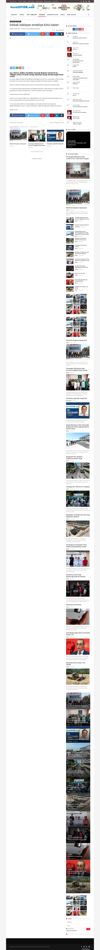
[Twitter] (84, 1)
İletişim (24, 1)
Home (11, 19)
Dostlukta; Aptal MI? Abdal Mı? (55, 144)
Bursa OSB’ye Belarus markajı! (57, 121)
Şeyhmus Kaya (76, 116)
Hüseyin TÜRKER (76, 82)
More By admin (24, 126)
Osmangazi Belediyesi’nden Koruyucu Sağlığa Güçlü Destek (36, 144)
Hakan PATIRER (76, 76)
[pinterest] (52, 34)
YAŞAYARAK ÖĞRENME (78, 72)
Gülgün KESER (76, 65)
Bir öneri (75, 49)
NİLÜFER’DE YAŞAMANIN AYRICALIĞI (81, 101)
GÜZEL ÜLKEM (76, 118)
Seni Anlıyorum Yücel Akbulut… (80, 112)
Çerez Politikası (31, 1)
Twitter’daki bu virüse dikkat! (16, 121)
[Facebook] (81, 1)
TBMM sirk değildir (77, 123)
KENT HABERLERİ (72, 718)
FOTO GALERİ (71, 141)
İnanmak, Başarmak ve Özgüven (80, 106)
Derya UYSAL (75, 48)
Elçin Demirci (75, 53)
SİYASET (70, 737)
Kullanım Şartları (47, 1)
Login (88, 929)
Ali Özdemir (75, 36)
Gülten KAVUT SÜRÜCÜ (78, 70)
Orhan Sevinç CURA (77, 99)
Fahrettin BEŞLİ (76, 59)
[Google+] (86, 1)
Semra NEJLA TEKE (77, 111)
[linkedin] (57, 34)
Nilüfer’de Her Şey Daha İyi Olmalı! (81, 43)
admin (67, 209)
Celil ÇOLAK (75, 42)
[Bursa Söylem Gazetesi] (22, 4)
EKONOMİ (16, 19)
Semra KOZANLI (76, 105)
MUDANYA (75, 83)
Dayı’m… (75, 95)
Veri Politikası (55, 1)
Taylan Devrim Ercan (77, 122)
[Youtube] (89, 1)
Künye (20, 1)
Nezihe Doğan (76, 88)
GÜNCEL (19, 21)
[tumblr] (61, 34)
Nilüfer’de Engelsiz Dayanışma (18, 144)
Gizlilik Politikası (39, 1)
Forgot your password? (71, 930)
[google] (42, 34)
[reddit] (47, 34)
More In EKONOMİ (33, 126)
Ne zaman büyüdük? (77, 55)
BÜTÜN (74, 66)
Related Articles (14, 126)
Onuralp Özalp (76, 93)
